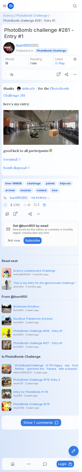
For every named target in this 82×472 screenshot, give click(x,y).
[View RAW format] (7, 214)
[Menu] (75, 74)
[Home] (12, 464)
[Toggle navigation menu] (5, 5)
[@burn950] (9, 47)
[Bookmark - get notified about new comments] (58, 74)
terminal (10, 159)
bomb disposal (14, 168)
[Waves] (28, 464)
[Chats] (45, 464)
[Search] (74, 5)
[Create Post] (74, 451)
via (38, 197)
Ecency (8, 15)
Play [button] (62, 63)
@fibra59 (28, 88)
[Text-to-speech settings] (75, 59)
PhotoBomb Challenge (32, 15)
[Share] (66, 74)
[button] (5, 205)
